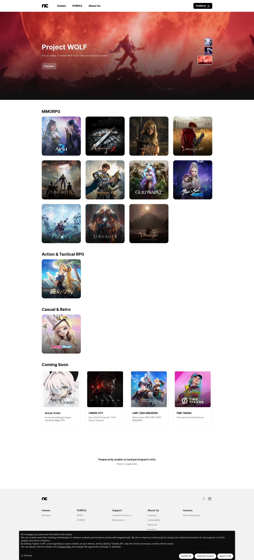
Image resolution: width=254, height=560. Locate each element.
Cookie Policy (64, 546)
